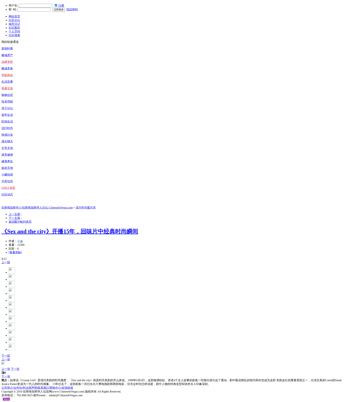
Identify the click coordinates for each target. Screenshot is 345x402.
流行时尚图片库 (86, 207)
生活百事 (7, 81)
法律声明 (31, 387)
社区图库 (14, 27)
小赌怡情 (7, 174)
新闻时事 (7, 48)
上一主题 (14, 214)
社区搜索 (14, 35)
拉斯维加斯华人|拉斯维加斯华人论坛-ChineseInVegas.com (37, 207)
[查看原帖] (15, 252)
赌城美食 (7, 68)
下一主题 (14, 217)
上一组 (5, 262)
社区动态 (7, 194)
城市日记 (14, 23)
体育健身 (7, 154)
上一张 (5, 359)
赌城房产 (7, 55)
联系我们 (43, 387)
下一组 (5, 355)
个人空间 (14, 31)
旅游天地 (7, 167)
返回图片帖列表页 (20, 221)
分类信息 (7, 181)
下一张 (15, 368)
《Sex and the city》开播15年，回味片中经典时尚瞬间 (69, 231)
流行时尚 (7, 128)
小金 (20, 241)
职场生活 (7, 121)
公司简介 (7, 387)
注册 (61, 5)
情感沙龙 (7, 134)
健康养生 (7, 161)
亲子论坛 (7, 108)
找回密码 (72, 9)
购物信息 (7, 94)
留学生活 (7, 114)
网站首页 (14, 16)
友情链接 (67, 387)
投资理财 (7, 101)
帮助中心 (55, 387)
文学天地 (7, 148)
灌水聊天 (7, 141)
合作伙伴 (19, 387)
